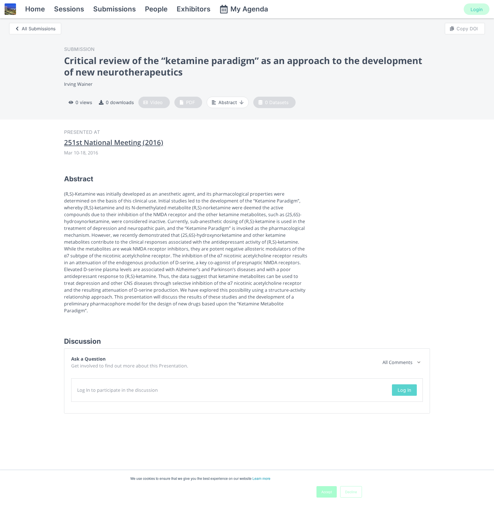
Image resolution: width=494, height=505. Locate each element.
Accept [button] (326, 491)
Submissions (114, 9)
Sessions (69, 9)
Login (477, 9)
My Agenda (249, 9)
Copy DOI (467, 28)
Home (35, 9)
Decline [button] (351, 491)
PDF (190, 102)
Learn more (261, 478)
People (156, 9)
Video (156, 102)
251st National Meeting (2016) (113, 142)
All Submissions (38, 28)
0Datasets (276, 102)
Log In (404, 390)
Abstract (227, 102)
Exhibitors (193, 9)
